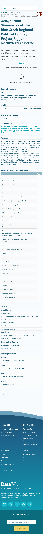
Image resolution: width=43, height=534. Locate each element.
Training (4, 458)
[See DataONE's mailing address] (29, 504)
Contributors (6, 332)
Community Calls (30, 444)
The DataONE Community (28, 440)
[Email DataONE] (17, 504)
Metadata (14, 8)
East (3, 374)
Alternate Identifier (8, 115)
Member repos (29, 432)
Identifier (4, 105)
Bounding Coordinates (9, 354)
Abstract (4, 138)
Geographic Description (10, 345)
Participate (27, 429)
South (3, 365)
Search (5, 8)
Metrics (26, 458)
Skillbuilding (6, 454)
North (3, 357)
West (3, 382)
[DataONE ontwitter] (4, 504)
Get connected (21, 529)
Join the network (30, 435)
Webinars (5, 461)
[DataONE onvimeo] (10, 504)
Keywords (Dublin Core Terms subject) (15, 170)
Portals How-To (7, 464)
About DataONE (29, 454)
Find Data (8, 470)
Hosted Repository (9, 435)
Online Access (6, 123)
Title (2, 93)
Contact (26, 461)
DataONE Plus (7, 432)
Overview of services (9, 429)
